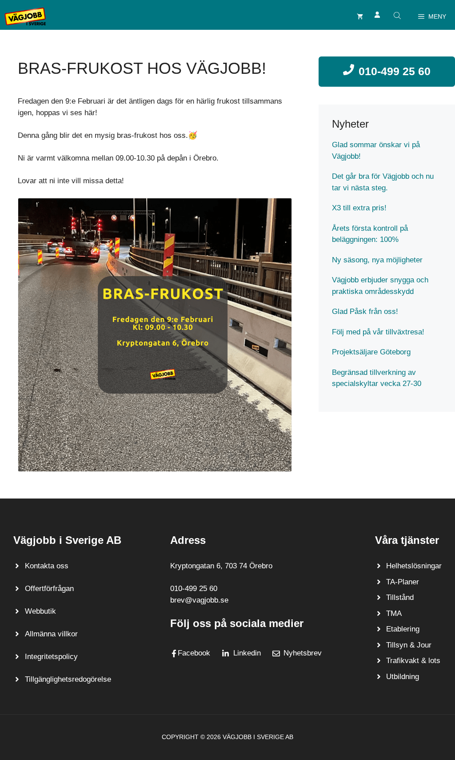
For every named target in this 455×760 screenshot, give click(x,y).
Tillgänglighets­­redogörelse (68, 679)
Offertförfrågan (49, 588)
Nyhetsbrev (302, 653)
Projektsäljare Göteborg (371, 352)
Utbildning (402, 676)
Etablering (402, 629)
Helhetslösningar (414, 566)
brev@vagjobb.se (199, 600)
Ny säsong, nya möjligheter (377, 260)
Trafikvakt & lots (413, 660)
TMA (394, 613)
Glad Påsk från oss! (365, 311)
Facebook (194, 653)
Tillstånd (400, 597)
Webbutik (40, 611)
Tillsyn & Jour (408, 645)
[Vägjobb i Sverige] (25, 16)
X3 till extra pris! (359, 208)
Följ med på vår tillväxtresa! (378, 332)
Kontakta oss (46, 566)
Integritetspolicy (51, 656)
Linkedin (247, 653)
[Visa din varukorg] (360, 16)
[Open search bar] (398, 15)
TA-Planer (402, 582)
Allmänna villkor (51, 634)
